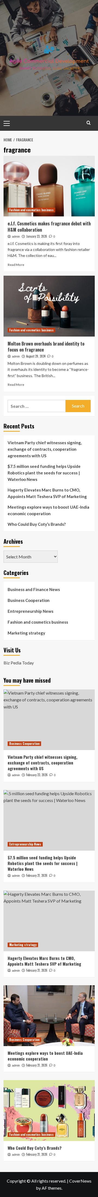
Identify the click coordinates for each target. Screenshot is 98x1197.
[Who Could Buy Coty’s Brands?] (49, 1110)
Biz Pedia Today (19, 662)
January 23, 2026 (36, 236)
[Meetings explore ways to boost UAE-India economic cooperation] (49, 1015)
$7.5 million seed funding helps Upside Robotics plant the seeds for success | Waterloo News (44, 473)
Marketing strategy (26, 632)
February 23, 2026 (37, 775)
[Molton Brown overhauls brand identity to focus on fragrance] (49, 306)
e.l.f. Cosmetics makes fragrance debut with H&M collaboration (49, 226)
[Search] (88, 123)
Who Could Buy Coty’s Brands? (37, 524)
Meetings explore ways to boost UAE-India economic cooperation (48, 510)
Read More (16, 265)
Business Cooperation (29, 600)
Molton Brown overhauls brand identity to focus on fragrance (46, 346)
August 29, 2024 (35, 356)
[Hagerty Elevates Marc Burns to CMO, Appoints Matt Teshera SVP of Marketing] (49, 921)
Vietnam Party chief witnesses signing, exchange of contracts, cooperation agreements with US (45, 449)
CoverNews (80, 1180)
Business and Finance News (34, 589)
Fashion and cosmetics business (31, 210)
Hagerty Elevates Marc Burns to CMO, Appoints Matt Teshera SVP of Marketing (47, 493)
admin (16, 236)
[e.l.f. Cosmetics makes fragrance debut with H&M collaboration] (49, 186)
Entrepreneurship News (30, 611)
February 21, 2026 (36, 875)
